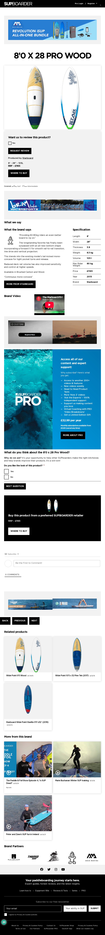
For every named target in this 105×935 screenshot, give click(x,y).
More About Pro (73, 435)
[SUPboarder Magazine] (18, 4)
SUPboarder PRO (51, 928)
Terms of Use (20, 928)
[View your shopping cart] (96, 3)
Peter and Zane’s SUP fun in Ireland (26, 834)
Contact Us (51, 925)
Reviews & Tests (60, 891)
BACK (5, 621)
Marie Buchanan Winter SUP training (75, 781)
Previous (2, 858)
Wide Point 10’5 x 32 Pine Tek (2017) (75, 676)
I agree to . (23, 914)
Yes (13, 143)
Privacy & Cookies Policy (33, 925)
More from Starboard (19, 284)
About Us (15, 925)
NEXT (34, 621)
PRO (83, 891)
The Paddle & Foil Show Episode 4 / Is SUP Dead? (26, 782)
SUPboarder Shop (67, 925)
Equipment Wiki (42, 891)
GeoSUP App (67, 928)
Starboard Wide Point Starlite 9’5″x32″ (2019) (27, 723)
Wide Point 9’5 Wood (19, 676)
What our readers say (85, 928)
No (11, 477)
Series (74, 891)
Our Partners (35, 928)
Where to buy (18, 173)
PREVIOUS (19, 621)
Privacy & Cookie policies (27, 914)
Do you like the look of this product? (24, 466)
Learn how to (25, 891)
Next (103, 858)
